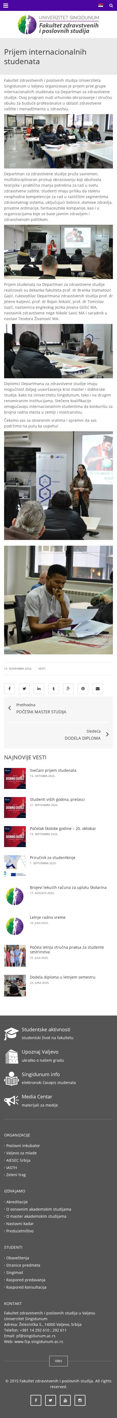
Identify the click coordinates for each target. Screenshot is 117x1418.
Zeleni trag (16, 1174)
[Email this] (97, 688)
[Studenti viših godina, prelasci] (15, 807)
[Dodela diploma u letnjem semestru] (15, 986)
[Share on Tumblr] (53, 688)
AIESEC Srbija (18, 1160)
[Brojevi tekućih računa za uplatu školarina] (15, 896)
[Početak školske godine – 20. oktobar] (15, 836)
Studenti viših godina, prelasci (57, 799)
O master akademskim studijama (36, 1216)
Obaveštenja (17, 1257)
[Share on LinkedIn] (38, 688)
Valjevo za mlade (21, 1152)
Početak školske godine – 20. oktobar (63, 828)
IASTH (11, 1167)
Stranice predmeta (23, 1265)
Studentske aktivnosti (46, 1029)
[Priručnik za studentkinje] (15, 866)
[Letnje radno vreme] (15, 926)
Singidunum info (41, 1074)
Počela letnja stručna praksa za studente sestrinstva (67, 950)
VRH (58, 1360)
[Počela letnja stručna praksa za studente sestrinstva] (15, 956)
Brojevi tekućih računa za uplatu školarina (68, 887)
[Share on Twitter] (24, 688)
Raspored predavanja (25, 1279)
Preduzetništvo (19, 1230)
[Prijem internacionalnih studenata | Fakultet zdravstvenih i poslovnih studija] (58, 24)
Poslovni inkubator (23, 1145)
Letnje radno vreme (48, 917)
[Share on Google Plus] (68, 688)
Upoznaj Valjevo (40, 1051)
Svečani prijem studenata (53, 770)
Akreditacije (17, 1201)
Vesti (41, 668)
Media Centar (37, 1096)
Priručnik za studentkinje (52, 857)
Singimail (14, 1272)
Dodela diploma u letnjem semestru (63, 977)
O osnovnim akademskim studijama (38, 1208)
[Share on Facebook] (9, 688)
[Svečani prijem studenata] (15, 778)
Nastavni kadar (20, 1223)
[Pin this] (83, 688)
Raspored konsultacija (26, 1286)
